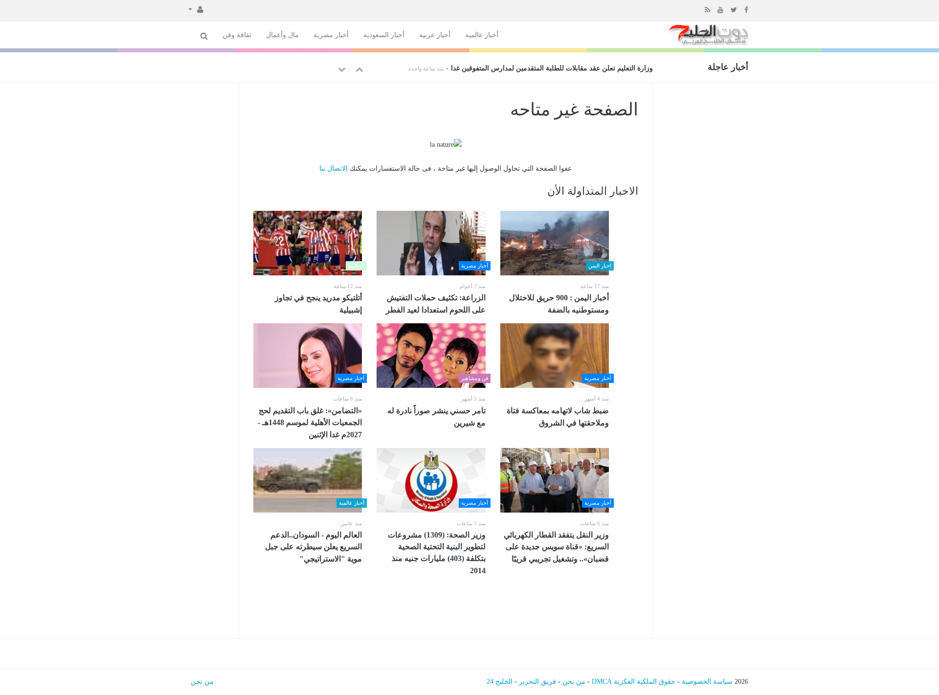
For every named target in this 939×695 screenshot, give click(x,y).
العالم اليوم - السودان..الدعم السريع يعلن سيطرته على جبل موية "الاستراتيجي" (313, 547)
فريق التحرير (537, 681)
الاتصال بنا (333, 168)
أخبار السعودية (383, 35)
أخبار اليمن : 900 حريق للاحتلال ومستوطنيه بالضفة (559, 303)
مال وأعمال (282, 35)
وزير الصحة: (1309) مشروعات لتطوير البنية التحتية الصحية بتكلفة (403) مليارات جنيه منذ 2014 (437, 553)
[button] (195, 8)
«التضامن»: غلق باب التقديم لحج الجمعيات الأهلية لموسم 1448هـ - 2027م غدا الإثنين (310, 422)
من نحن (573, 681)
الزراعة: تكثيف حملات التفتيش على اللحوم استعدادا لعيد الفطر (434, 303)
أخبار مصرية (331, 35)
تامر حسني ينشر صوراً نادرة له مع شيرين (436, 416)
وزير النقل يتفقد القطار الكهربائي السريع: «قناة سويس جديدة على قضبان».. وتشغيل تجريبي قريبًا (556, 547)
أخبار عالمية (481, 35)
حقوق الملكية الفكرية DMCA (633, 681)
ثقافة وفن (237, 35)
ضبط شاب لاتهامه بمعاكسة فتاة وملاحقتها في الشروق (558, 416)
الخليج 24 (500, 681)
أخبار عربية (434, 35)
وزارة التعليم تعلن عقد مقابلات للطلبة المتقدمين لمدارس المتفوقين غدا (552, 68)
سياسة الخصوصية (707, 681)
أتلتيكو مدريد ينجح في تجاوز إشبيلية (318, 303)
